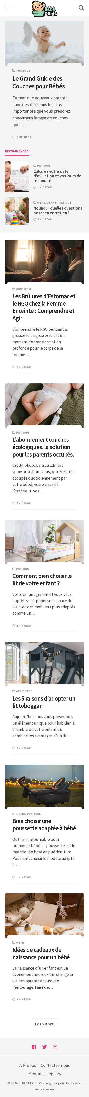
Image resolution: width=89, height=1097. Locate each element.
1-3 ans (51, 202)
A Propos (27, 1065)
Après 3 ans (24, 691)
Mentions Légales (44, 1073)
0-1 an (41, 202)
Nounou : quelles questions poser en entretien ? (57, 210)
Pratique (23, 70)
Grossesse (24, 289)
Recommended (17, 151)
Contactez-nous (55, 1065)
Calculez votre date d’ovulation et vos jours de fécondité (57, 176)
